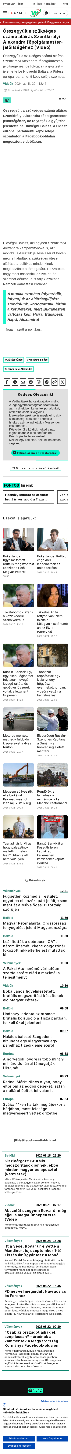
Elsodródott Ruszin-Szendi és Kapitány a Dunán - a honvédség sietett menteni (52, 743)
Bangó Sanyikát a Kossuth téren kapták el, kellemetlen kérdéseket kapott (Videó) (50, 853)
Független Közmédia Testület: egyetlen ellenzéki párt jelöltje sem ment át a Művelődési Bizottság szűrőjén (35, 903)
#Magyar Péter (13, 3)
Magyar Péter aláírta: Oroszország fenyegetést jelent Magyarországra (35, 925)
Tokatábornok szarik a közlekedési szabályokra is (18, 616)
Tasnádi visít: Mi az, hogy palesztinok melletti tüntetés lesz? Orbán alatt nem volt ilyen (17, 851)
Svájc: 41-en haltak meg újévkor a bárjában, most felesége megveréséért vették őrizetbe (34, 1108)
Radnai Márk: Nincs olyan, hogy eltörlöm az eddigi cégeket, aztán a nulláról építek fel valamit (34, 1086)
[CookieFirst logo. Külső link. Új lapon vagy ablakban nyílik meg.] (4, 1405)
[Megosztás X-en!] (62, 382)
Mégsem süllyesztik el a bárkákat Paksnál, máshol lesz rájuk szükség (18, 797)
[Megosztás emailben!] (23, 382)
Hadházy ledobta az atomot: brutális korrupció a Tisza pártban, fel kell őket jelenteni (28, 497)
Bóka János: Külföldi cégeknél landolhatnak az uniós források (52, 562)
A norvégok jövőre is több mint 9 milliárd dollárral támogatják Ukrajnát (33, 1063)
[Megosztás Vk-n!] (31, 382)
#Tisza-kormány (44, 3)
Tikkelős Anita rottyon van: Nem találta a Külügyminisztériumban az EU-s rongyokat (52, 622)
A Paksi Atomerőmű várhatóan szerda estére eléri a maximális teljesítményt (31, 973)
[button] (5, 12)
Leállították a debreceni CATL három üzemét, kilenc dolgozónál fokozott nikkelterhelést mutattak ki (34, 948)
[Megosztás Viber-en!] (39, 382)
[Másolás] (54, 382)
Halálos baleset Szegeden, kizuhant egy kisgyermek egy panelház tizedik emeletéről (30, 1041)
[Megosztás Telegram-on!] (46, 382)
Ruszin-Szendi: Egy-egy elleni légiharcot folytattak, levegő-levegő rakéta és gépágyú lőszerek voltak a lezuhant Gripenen (18, 683)
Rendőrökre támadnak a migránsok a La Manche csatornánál (52, 797)
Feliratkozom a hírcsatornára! (37, 452)
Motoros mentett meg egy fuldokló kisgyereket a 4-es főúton (17, 741)
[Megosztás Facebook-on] (7, 382)
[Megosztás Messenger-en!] (15, 382)
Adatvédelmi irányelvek (54, 1401)
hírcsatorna (57, 13)
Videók (8, 83)
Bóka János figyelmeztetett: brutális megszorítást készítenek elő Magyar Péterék (18, 564)
